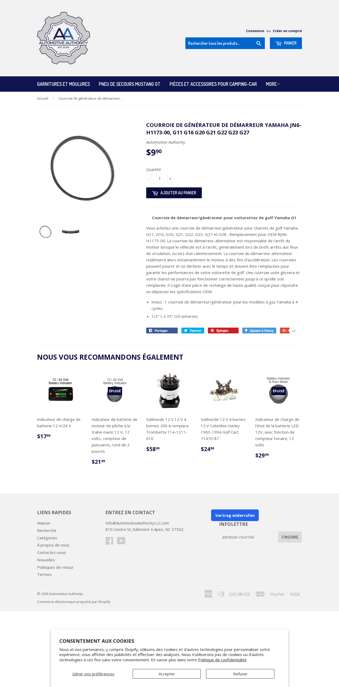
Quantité (153, 169)
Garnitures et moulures (63, 84)
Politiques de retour (55, 567)
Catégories (47, 537)
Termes (44, 574)
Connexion (255, 30)
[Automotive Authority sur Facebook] (109, 542)
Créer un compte (287, 30)
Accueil (42, 98)
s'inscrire (290, 537)
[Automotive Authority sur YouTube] (121, 542)
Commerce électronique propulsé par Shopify (73, 601)
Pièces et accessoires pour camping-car (213, 84)
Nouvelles (46, 559)
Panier (290, 43)
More (271, 84)
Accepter (167, 673)
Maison (43, 523)
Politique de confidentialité (222, 659)
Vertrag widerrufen (235, 515)
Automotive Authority (66, 593)
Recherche (46, 530)
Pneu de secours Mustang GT (129, 84)
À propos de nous (53, 545)
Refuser (240, 673)
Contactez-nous (51, 552)
